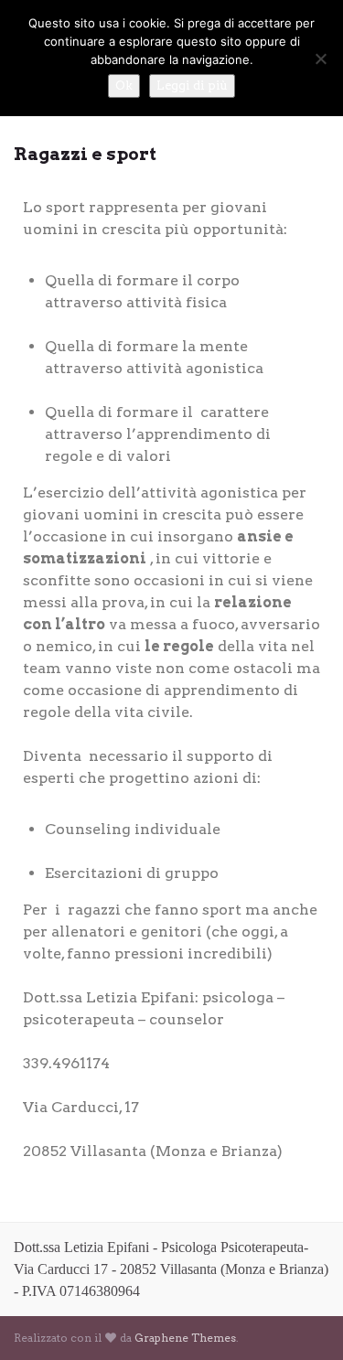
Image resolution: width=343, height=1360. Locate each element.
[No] (320, 58)
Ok (124, 85)
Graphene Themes (185, 1337)
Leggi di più (192, 85)
